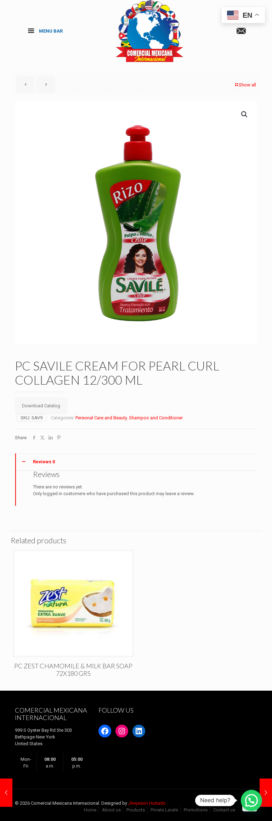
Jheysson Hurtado (147, 803)
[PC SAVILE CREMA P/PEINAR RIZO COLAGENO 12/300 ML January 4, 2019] (266, 792)
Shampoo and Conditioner (156, 417)
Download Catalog (41, 405)
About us (111, 809)
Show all (247, 84)
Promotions (196, 809)
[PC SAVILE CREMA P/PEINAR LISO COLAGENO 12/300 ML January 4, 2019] (6, 792)
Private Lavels (164, 809)
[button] (245, 114)
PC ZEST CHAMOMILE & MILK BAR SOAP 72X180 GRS (73, 669)
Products (135, 809)
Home (90, 809)
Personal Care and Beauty (101, 417)
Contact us (224, 809)
